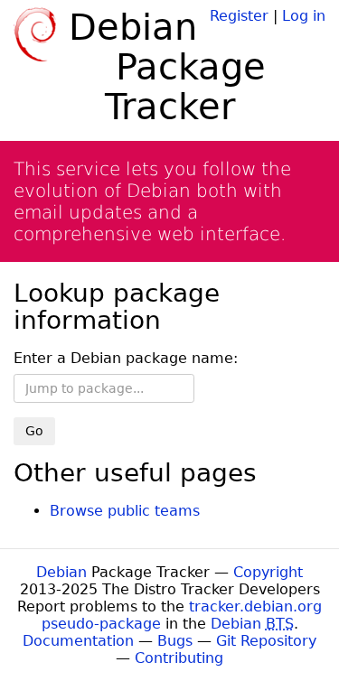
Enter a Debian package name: (126, 358)
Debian (61, 572)
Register (239, 15)
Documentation (78, 640)
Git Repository (266, 640)
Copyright (268, 572)
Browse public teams (125, 510)
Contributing (179, 658)
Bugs (175, 640)
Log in (303, 15)
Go (34, 431)
